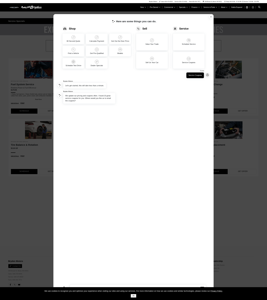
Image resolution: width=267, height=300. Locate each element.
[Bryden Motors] (26, 7)
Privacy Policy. (216, 291)
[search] (259, 7)
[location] (203, 1)
